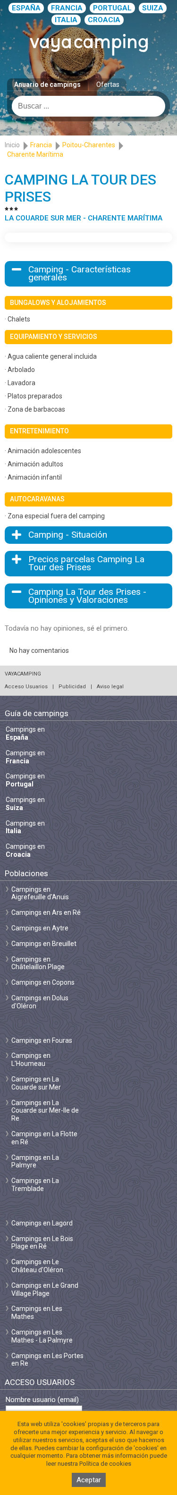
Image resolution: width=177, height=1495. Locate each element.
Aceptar (88, 1480)
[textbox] (88, 106)
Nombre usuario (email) (42, 1400)
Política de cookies (105, 1463)
